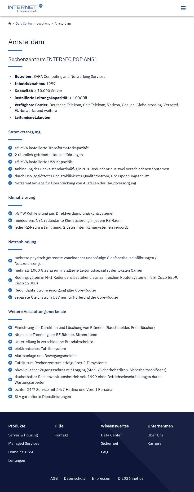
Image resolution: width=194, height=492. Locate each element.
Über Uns (155, 435)
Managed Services (23, 443)
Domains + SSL (21, 451)
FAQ (104, 451)
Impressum (101, 478)
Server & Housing (23, 435)
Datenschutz (74, 478)
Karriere (155, 443)
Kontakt (61, 435)
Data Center (24, 24)
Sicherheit (109, 443)
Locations (43, 24)
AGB (54, 478)
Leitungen (16, 460)
